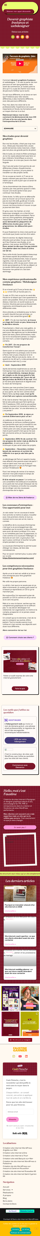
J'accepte (15, 1229)
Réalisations (8, 1193)
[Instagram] (13, 37)
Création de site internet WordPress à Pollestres (19, 1162)
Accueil (6, 1187)
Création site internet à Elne (15, 1153)
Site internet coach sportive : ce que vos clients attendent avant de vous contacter (20, 938)
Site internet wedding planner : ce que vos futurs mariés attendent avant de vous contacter (19, 971)
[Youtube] (17, 37)
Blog (5, 1198)
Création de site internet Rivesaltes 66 (19, 1171)
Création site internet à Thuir (15, 1156)
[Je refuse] (36, 1228)
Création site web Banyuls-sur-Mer (18, 1159)
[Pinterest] (22, 37)
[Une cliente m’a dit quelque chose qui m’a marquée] (10, 1024)
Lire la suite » (10, 911)
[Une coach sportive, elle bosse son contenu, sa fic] (10, 998)
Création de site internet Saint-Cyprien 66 (19, 1175)
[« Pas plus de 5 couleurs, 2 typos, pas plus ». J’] (30, 1024)
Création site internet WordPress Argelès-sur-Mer (17, 1149)
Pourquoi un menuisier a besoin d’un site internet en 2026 (20, 906)
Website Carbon (26, 1211)
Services (6, 1190)
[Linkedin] (27, 37)
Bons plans (7, 1201)
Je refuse (25, 1229)
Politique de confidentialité (20, 1233)
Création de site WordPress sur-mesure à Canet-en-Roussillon (17, 1167)
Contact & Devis (9, 1204)
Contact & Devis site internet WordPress (20, 1219)
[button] (5, 5)
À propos (7, 1195)
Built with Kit (20, 1133)
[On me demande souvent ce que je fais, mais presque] (30, 998)
